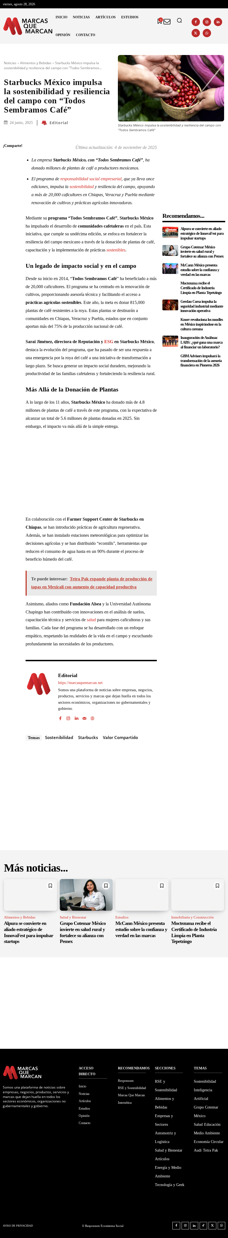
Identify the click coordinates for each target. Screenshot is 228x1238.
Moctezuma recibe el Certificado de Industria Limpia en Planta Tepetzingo (201, 288)
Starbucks (88, 737)
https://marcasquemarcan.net (80, 683)
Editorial (58, 122)
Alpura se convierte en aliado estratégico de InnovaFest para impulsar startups (202, 233)
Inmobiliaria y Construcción (192, 917)
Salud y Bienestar (73, 917)
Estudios (121, 917)
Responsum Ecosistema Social (104, 1225)
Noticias (10, 63)
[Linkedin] (218, 22)
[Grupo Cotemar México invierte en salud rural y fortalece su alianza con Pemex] (170, 250)
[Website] (92, 717)
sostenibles (115, 250)
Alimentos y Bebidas (35, 63)
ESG (108, 341)
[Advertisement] (91, 476)
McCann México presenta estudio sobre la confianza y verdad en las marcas (199, 270)
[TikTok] (203, 1226)
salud (91, 619)
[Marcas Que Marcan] (28, 26)
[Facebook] (196, 22)
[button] (179, 20)
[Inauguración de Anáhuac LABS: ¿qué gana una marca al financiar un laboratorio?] (170, 341)
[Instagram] (207, 22)
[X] (196, 33)
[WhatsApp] (207, 33)
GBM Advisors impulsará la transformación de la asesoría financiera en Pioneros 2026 (201, 361)
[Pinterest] (8, 185)
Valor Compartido (120, 737)
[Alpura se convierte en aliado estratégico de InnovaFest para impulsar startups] (170, 232)
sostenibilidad (82, 186)
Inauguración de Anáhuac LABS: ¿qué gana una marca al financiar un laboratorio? (201, 342)
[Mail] (84, 717)
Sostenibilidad (59, 737)
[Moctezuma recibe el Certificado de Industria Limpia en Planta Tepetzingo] (170, 286)
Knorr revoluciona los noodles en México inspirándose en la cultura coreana (201, 324)
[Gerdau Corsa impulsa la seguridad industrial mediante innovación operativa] (170, 305)
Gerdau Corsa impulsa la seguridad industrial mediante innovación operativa (201, 306)
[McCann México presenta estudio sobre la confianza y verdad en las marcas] (170, 268)
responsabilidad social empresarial (91, 178)
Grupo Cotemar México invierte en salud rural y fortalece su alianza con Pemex (202, 252)
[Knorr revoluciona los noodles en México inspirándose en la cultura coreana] (170, 323)
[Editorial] (45, 123)
